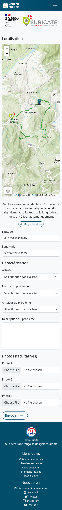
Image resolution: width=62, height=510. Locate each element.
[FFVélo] (31, 432)
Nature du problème (15, 286)
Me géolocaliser (33, 224)
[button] (39, 102)
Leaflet (15, 195)
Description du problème (18, 319)
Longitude (8, 246)
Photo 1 (7, 363)
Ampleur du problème (16, 303)
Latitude (7, 232)
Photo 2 (7, 379)
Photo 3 (7, 396)
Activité (7, 270)
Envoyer (12, 415)
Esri (34, 195)
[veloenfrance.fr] (10, 5)
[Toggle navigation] (55, 5)
